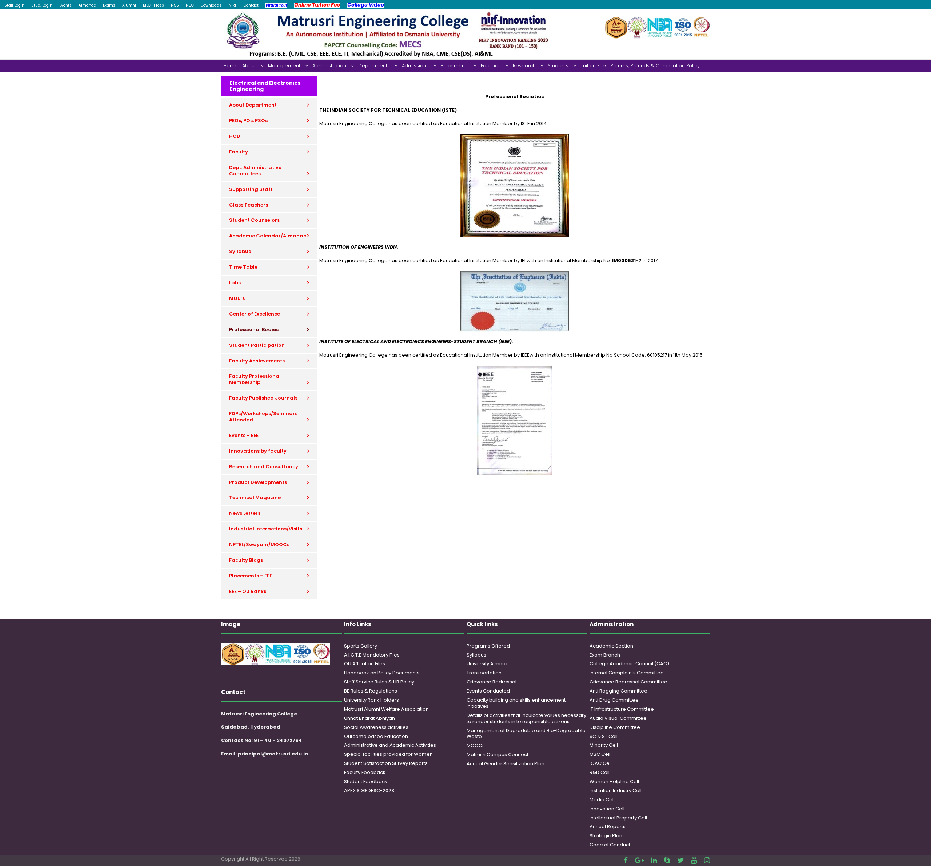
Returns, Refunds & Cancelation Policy (655, 65)
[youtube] (694, 860)
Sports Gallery (360, 645)
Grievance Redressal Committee (628, 681)
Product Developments (258, 482)
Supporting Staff (251, 189)
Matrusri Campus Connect (497, 754)
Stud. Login (41, 5)
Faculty (238, 151)
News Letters (244, 513)
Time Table (243, 267)
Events (65, 5)
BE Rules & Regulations (370, 690)
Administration (329, 65)
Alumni (129, 5)
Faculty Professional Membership (255, 379)
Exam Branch (605, 654)
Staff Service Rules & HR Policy (379, 681)
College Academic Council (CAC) (629, 663)
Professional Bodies (254, 329)
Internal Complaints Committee (627, 672)
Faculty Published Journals (263, 397)
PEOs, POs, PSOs (248, 120)
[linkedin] (654, 860)
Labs (235, 282)
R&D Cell (600, 772)
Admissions (415, 65)
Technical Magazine (255, 497)
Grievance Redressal (491, 681)
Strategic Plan (606, 835)
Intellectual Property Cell (618, 817)
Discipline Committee (615, 727)
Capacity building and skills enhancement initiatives (516, 703)
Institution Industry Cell (616, 790)
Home (230, 65)
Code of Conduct (610, 844)
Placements (455, 65)
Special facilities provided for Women (388, 754)
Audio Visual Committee (618, 718)
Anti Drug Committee (614, 700)
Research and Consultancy (263, 466)
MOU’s (237, 298)
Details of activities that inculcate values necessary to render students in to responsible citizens (526, 718)
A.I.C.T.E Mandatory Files (372, 654)
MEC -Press (153, 5)
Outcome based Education (376, 736)
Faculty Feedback (364, 772)
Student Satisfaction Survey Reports (386, 763)
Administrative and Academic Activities (390, 745)
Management (284, 65)
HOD (234, 136)
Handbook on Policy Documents (382, 672)
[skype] (667, 860)
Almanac (87, 5)
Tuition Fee (593, 65)
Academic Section (611, 645)
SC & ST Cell (604, 736)
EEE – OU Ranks (247, 591)
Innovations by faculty (258, 451)
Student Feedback (365, 781)
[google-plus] (639, 860)
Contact (251, 5)
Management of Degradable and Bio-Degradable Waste (526, 733)
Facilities (491, 65)
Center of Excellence (254, 313)
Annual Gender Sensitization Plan (505, 763)
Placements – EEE (250, 575)
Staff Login (14, 5)
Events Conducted (488, 690)
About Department (253, 104)
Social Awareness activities (376, 727)
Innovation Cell (607, 808)
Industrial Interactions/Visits (265, 528)
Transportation (484, 672)
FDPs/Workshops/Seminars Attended (263, 416)
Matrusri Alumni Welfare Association (386, 709)
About (249, 65)
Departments (374, 65)
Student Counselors (254, 220)
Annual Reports (608, 826)
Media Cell (602, 799)
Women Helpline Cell (614, 781)
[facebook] (626, 860)
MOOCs (476, 745)
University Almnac (487, 663)
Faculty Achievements (257, 360)
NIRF (232, 5)
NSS (175, 5)
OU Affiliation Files (364, 663)
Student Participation (257, 345)
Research (524, 65)
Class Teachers (248, 204)
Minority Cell (604, 745)
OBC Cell (600, 754)
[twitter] (680, 860)
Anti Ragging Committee (618, 690)
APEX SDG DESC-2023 (369, 790)
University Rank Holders (371, 700)
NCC (190, 5)
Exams (109, 5)
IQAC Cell (601, 763)
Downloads (211, 5)
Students (558, 65)
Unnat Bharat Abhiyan (369, 718)
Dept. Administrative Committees (255, 170)
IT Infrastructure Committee (622, 709)
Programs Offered (488, 645)
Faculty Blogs (246, 560)
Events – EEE (244, 435)
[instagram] (707, 860)
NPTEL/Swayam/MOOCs (259, 544)
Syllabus (240, 251)
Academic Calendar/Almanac (267, 235)
